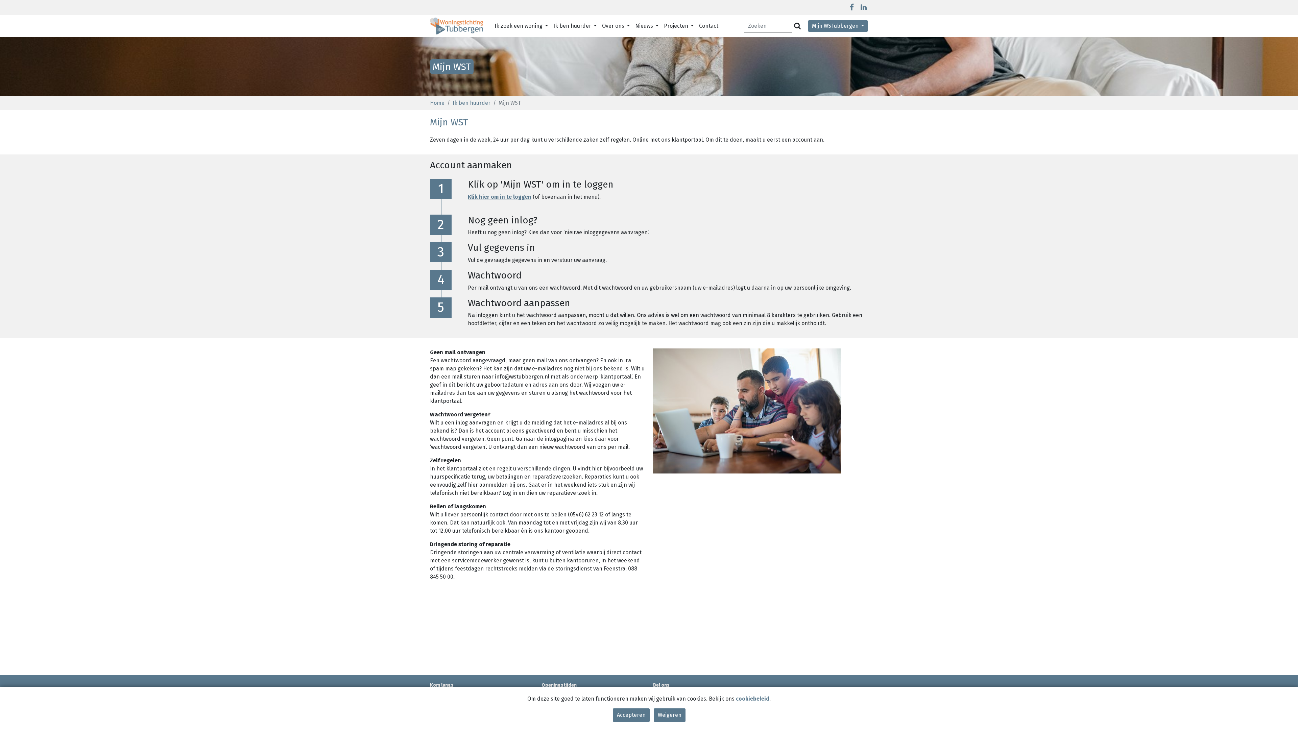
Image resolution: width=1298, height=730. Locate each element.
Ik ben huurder (471, 103)
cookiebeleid (752, 699)
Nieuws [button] (644, 26)
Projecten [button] (677, 26)
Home (437, 103)
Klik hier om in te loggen (499, 197)
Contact (708, 26)
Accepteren (631, 715)
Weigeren (669, 715)
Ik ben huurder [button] (573, 26)
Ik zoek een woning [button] (519, 26)
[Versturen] (797, 26)
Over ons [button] (614, 26)
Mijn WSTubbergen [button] (836, 26)
